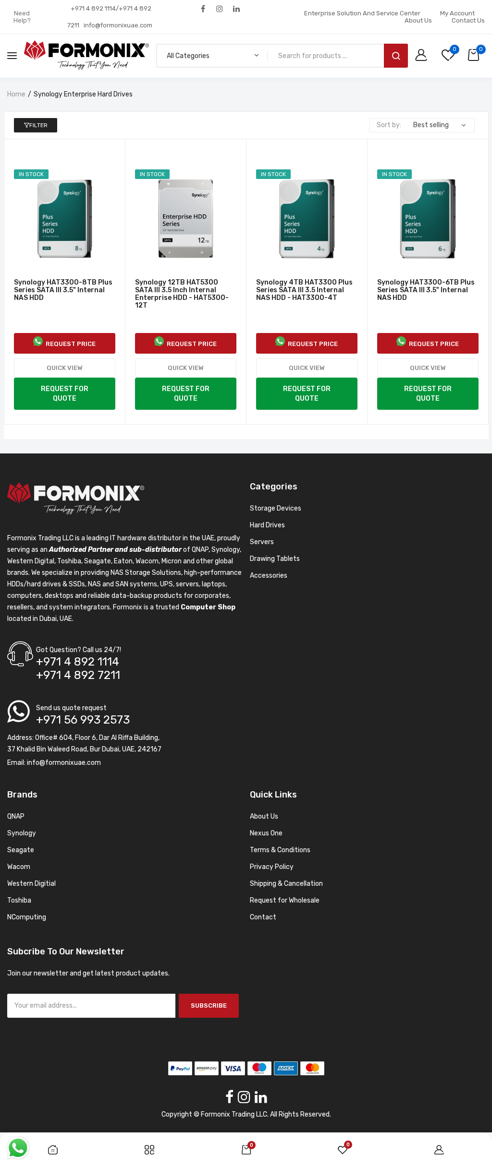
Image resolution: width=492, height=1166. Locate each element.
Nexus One (266, 833)
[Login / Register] (423, 55)
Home (16, 94)
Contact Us (468, 20)
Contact (263, 917)
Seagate (20, 850)
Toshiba (19, 900)
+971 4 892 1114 (77, 661)
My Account (457, 13)
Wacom (18, 867)
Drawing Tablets (275, 559)
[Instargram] (220, 8)
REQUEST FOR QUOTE (64, 394)
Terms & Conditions (280, 850)
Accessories (268, 575)
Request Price (69, 343)
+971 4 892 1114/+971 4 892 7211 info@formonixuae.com (109, 17)
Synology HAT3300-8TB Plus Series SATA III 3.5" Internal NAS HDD (63, 290)
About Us (418, 20)
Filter (38, 125)
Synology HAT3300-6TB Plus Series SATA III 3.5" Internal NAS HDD (426, 290)
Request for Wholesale (285, 900)
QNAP (16, 816)
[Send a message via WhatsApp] (18, 1148)
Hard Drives (267, 525)
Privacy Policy (272, 867)
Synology (21, 833)
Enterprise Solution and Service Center (362, 13)
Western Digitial (31, 884)
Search (396, 56)
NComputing (26, 917)
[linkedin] (237, 8)
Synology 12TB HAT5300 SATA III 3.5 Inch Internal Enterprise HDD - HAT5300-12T (182, 294)
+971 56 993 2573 (83, 719)
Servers (262, 542)
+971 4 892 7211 (78, 675)
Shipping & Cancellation (286, 884)
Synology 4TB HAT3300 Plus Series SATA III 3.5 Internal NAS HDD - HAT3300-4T (304, 290)
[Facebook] (203, 8)
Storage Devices (275, 508)
